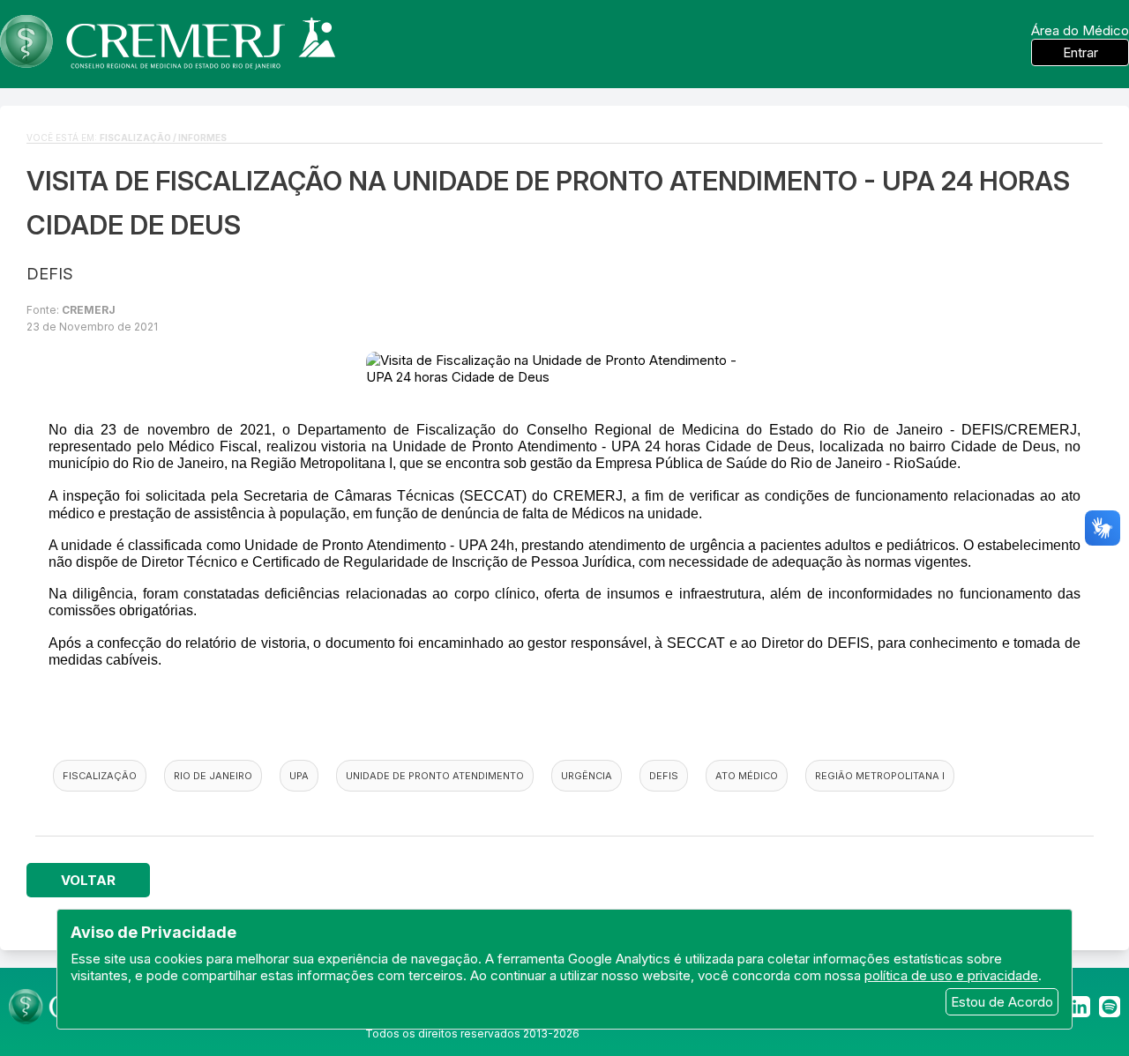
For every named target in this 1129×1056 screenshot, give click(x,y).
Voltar (88, 880)
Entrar (1080, 52)
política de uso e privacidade (951, 975)
